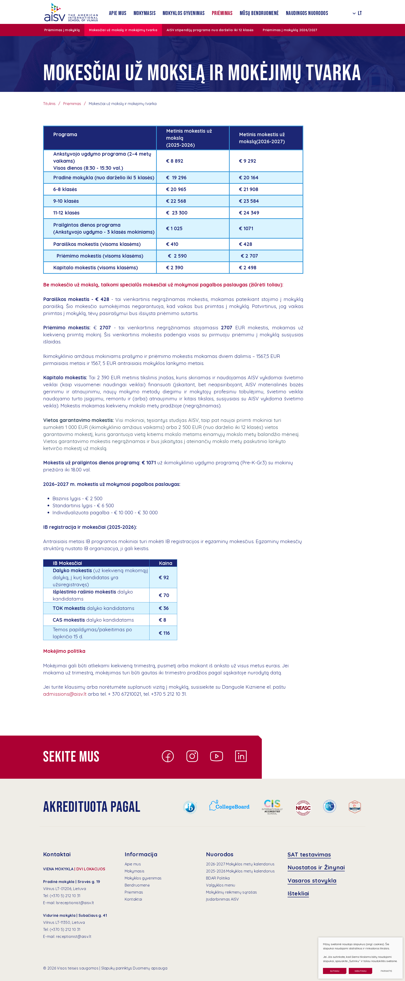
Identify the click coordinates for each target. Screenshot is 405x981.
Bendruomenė (137, 885)
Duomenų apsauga (150, 968)
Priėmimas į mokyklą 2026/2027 (290, 30)
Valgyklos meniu (220, 885)
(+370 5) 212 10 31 (65, 895)
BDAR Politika (218, 878)
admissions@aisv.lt (64, 694)
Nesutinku (361, 971)
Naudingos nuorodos (307, 13)
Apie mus (118, 13)
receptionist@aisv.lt (73, 936)
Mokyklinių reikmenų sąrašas (231, 892)
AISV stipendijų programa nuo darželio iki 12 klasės (210, 30)
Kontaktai (133, 899)
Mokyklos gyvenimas (184, 13)
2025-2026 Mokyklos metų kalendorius (240, 871)
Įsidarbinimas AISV (222, 899)
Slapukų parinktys (116, 968)
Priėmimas (222, 13)
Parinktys (386, 971)
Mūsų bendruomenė (259, 13)
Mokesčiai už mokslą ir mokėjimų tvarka (123, 30)
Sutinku (334, 971)
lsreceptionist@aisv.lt (75, 902)
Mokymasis (145, 13)
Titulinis (49, 103)
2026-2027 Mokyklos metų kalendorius (240, 864)
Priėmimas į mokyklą (62, 30)
